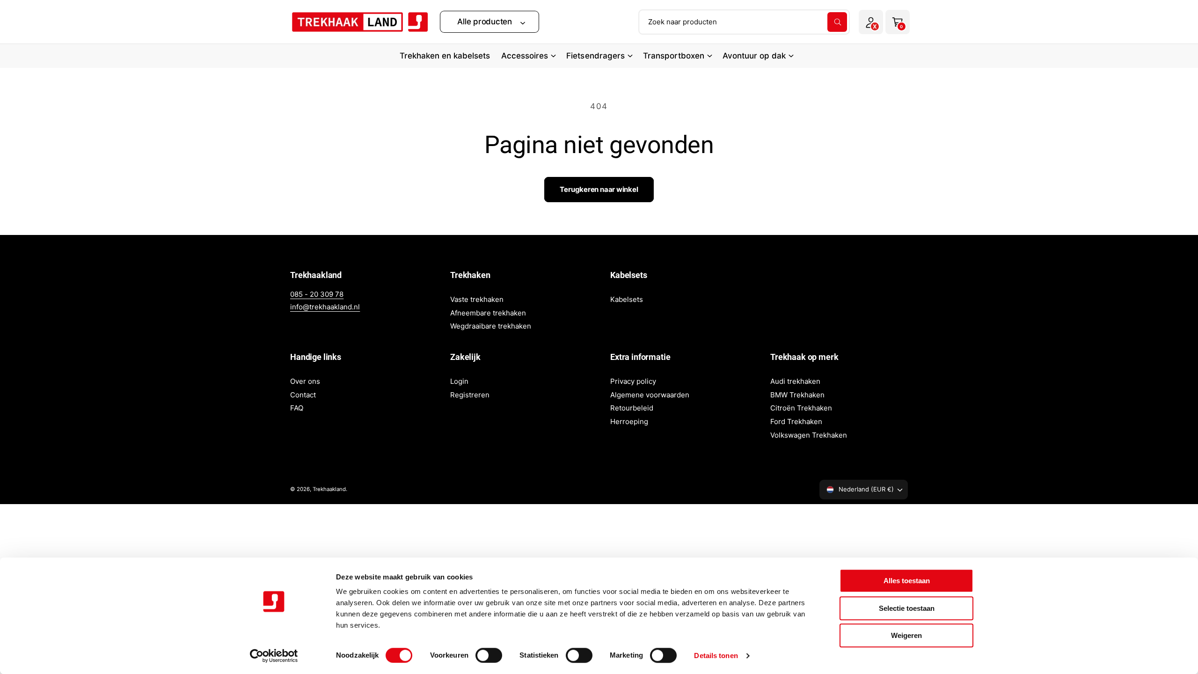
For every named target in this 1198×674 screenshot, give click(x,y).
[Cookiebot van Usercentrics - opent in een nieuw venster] (274, 656)
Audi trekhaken (795, 381)
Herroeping (629, 421)
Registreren (469, 394)
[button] (489, 22)
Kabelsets (626, 299)
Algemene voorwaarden (649, 394)
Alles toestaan (907, 581)
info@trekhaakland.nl (325, 306)
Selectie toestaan (907, 608)
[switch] (488, 655)
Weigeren (906, 635)
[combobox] (744, 22)
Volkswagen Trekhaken (808, 435)
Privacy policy (633, 381)
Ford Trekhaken (796, 421)
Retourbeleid (631, 407)
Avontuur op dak (754, 55)
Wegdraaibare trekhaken (490, 326)
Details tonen (716, 655)
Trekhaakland (329, 489)
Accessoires (524, 55)
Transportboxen (673, 55)
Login (459, 381)
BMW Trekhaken (797, 394)
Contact (303, 394)
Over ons (305, 381)
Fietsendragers (595, 55)
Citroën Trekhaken (801, 407)
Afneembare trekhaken (488, 312)
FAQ (296, 407)
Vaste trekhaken (477, 299)
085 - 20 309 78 (316, 294)
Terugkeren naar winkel (599, 189)
